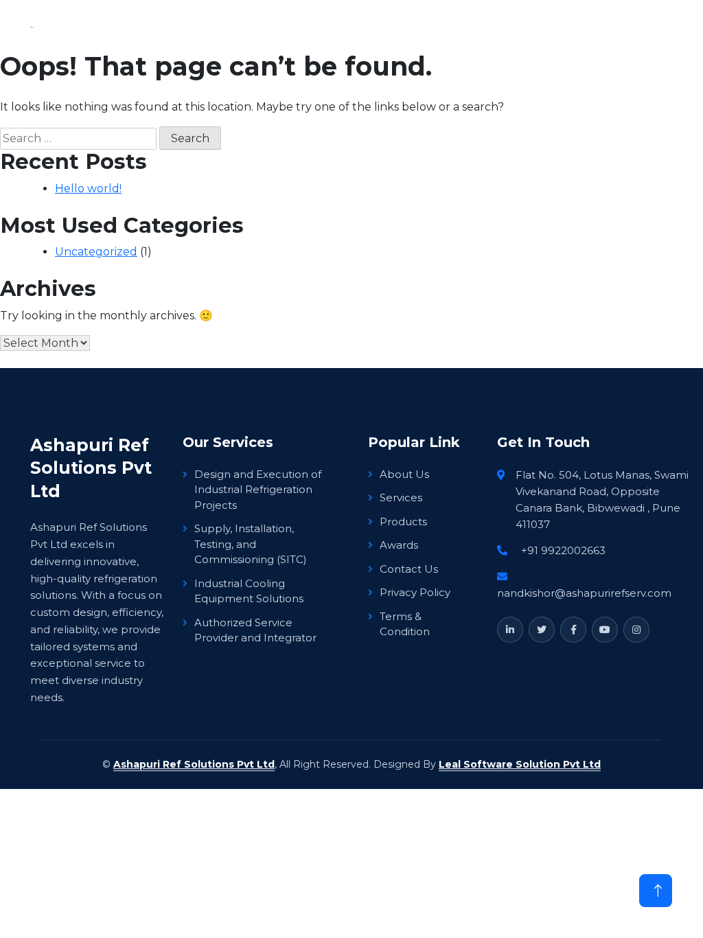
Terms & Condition (405, 624)
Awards (399, 544)
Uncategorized (96, 251)
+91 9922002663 (563, 550)
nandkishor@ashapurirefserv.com (584, 592)
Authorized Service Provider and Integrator (255, 630)
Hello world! (88, 188)
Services (401, 497)
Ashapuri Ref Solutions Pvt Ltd (194, 764)
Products (403, 521)
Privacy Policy (415, 592)
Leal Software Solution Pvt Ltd (520, 764)
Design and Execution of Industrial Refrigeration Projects (257, 490)
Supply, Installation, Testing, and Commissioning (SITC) (250, 544)
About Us (404, 474)
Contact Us (409, 568)
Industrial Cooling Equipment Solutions (248, 591)
